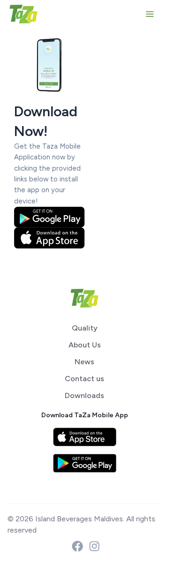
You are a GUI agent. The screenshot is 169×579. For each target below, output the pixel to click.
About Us (85, 344)
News (84, 361)
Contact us (84, 378)
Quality (85, 327)
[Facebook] (77, 546)
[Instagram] (94, 546)
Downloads (84, 395)
